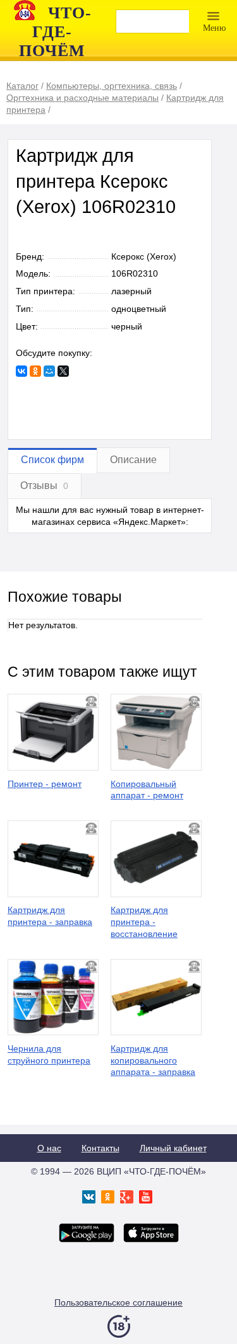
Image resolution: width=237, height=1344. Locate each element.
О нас (49, 1148)
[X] (63, 371)
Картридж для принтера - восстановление (144, 922)
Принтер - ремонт (45, 784)
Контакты (100, 1148)
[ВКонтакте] (21, 371)
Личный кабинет (173, 1148)
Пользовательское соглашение (118, 1302)
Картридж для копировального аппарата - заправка (153, 1060)
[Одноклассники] (35, 371)
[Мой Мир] (49, 371)
